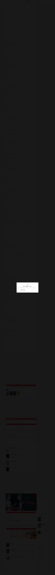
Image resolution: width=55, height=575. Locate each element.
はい (32, 290)
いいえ (23, 290)
